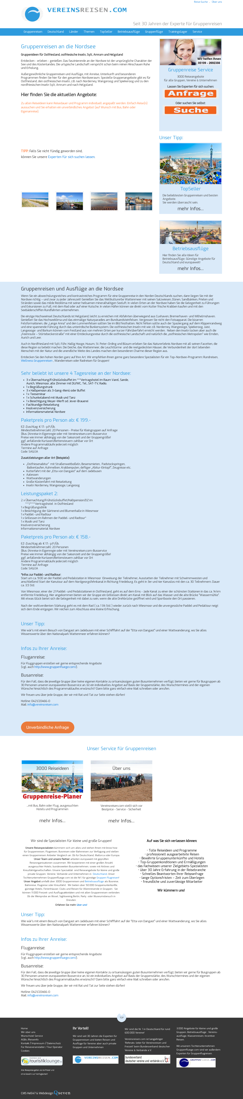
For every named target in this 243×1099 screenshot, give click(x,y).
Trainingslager (177, 32)
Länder (73, 32)
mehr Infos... (191, 209)
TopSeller (106, 32)
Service (197, 32)
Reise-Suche (201, 1)
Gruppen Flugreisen (108, 877)
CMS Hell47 (28, 1093)
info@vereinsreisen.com (43, 995)
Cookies (25, 1050)
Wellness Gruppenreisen (36, 361)
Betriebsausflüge (129, 32)
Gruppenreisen (33, 32)
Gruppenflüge (154, 32)
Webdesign (46, 1093)
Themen (88, 32)
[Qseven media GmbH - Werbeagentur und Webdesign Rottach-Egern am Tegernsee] (62, 1093)
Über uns (217, 1)
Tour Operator (54, 1047)
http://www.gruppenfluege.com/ (55, 958)
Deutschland (56, 32)
